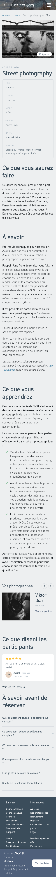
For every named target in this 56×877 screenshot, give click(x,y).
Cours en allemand (15, 824)
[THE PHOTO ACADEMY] (19, 5)
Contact (10, 838)
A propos (34, 808)
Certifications (12, 846)
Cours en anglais (14, 812)
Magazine (34, 820)
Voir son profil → (43, 611)
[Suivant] (51, 586)
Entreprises (36, 846)
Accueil (6, 15)
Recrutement (36, 816)
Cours (17, 15)
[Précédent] (44, 586)
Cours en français (14, 808)
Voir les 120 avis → (13, 687)
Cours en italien (13, 828)
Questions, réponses (16, 842)
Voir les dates (42, 863)
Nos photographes (39, 812)
